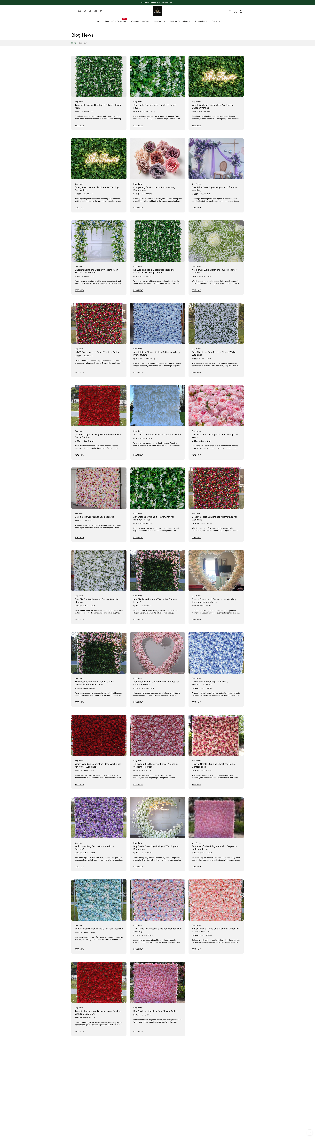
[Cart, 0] (241, 11)
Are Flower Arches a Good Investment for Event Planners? (213, 1012)
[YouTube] (95, 11)
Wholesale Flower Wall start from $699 (156, 3)
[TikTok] (90, 11)
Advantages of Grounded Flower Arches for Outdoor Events (156, 683)
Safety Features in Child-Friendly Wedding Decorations (97, 188)
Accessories (200, 21)
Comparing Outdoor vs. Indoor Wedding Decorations (154, 188)
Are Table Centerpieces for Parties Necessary (157, 434)
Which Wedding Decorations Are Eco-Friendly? (94, 847)
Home (97, 21)
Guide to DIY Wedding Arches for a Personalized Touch (210, 683)
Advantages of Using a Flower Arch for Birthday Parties (153, 518)
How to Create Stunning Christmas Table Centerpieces (213, 765)
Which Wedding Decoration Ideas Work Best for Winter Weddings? (98, 765)
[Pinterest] (79, 11)
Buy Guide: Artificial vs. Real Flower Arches (155, 1011)
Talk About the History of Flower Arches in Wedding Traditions (155, 765)
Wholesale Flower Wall (140, 21)
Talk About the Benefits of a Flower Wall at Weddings (214, 353)
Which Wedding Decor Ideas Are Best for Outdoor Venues (213, 106)
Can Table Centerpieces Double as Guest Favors (154, 106)
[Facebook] (74, 11)
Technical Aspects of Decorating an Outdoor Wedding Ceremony (98, 1012)
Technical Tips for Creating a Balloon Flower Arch (98, 106)
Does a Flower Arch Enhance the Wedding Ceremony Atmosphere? (214, 600)
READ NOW (79, 125)
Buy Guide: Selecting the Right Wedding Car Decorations (156, 847)
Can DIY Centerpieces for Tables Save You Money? (97, 600)
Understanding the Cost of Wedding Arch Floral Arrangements (96, 271)
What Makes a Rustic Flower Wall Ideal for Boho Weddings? (96, 1095)
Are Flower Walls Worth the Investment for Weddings (214, 271)
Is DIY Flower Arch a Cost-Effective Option (97, 352)
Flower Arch (158, 21)
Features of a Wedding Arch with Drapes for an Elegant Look (215, 847)
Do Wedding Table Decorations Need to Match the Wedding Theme (154, 271)
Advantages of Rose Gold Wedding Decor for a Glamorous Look (215, 930)
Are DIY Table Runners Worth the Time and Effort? (155, 600)
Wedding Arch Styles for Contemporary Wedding (153, 1095)
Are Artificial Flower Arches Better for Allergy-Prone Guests (157, 353)
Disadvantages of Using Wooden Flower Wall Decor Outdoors (98, 436)
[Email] (101, 11)
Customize (216, 21)
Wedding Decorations (179, 21)
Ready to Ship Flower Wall (115, 21)
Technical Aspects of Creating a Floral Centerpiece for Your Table (94, 683)
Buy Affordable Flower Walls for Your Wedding (99, 928)
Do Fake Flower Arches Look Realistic (94, 517)
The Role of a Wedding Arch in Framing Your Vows (215, 436)
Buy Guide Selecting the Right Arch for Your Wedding (214, 188)
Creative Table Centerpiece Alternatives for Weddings (214, 518)
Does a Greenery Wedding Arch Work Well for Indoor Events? (215, 1095)
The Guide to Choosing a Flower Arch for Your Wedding (157, 930)
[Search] (230, 11)
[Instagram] (85, 11)
